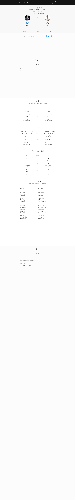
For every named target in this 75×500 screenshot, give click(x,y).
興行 (51, 31)
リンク (24, 31)
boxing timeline (23, 2)
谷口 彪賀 (27, 111)
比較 (38, 31)
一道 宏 (48, 111)
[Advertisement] (37, 46)
